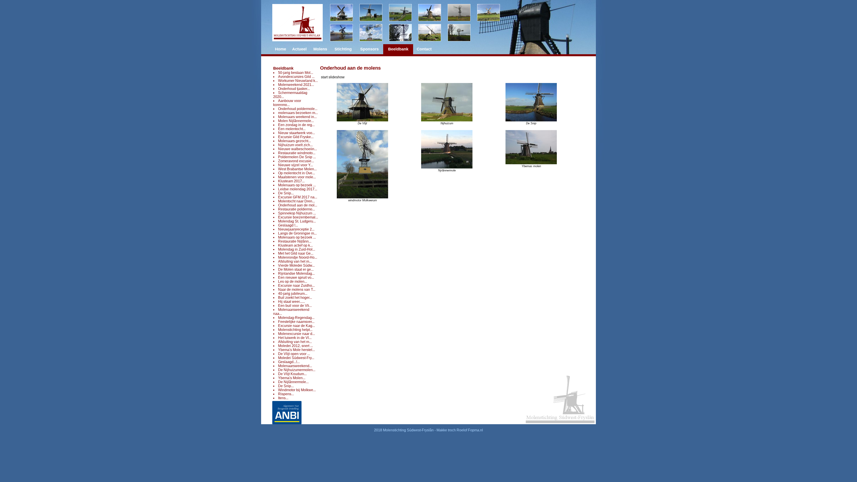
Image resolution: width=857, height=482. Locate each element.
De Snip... (286, 193)
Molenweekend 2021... (296, 85)
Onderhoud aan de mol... (297, 205)
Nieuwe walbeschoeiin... (297, 149)
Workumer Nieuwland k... (298, 81)
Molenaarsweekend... (295, 366)
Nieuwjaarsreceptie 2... (296, 229)
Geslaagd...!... (289, 362)
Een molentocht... (292, 129)
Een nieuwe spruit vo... (296, 277)
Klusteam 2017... (291, 181)
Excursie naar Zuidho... (296, 285)
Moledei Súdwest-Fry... (296, 358)
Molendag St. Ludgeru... (297, 221)
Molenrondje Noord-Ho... (297, 257)
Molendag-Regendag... (296, 318)
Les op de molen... (292, 281)
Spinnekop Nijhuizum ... (297, 213)
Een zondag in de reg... (296, 125)
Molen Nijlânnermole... (296, 121)
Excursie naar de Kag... (296, 326)
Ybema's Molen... (291, 378)
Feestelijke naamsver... (296, 322)
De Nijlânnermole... (293, 382)
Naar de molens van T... (296, 289)
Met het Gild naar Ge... (295, 253)
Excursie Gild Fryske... (296, 137)
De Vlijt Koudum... (292, 374)
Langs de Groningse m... (297, 233)
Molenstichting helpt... (295, 330)
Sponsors (369, 49)
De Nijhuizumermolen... (296, 370)
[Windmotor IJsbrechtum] (462, 12)
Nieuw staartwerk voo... (296, 133)
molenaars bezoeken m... (298, 113)
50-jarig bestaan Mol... (295, 73)
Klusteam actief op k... (295, 245)
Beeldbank (283, 68)
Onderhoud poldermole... (297, 109)
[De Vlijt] (345, 12)
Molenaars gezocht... (294, 141)
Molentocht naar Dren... (296, 201)
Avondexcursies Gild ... (296, 77)
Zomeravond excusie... (296, 161)
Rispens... (286, 394)
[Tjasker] (433, 32)
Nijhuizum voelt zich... (295, 145)
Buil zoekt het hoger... (295, 297)
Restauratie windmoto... (296, 153)
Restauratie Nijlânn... (294, 241)
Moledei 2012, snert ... (295, 346)
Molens (320, 49)
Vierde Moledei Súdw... (296, 265)
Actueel (299, 49)
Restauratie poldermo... (296, 209)
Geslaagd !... (288, 225)
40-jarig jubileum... (292, 293)
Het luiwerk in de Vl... (295, 338)
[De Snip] (433, 12)
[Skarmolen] (374, 32)
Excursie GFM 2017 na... (297, 197)
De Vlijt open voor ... (294, 354)
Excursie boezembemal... (298, 217)
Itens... (283, 398)
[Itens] (462, 32)
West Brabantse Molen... (297, 169)
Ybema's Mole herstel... (296, 350)
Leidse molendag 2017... (297, 189)
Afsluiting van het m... (295, 261)
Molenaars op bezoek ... (297, 185)
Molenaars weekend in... (297, 117)
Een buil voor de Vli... (295, 305)
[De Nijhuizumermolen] (374, 12)
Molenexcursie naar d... (296, 334)
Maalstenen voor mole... (297, 177)
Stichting (343, 49)
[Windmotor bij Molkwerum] (403, 32)
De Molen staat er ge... (296, 269)
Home (280, 49)
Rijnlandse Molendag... (296, 273)
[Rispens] (492, 12)
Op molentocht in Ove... (296, 173)
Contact (424, 49)
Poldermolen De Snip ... (297, 157)
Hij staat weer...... (291, 301)
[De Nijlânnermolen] (403, 12)
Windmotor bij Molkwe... (297, 390)
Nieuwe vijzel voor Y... (295, 165)
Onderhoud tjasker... (294, 89)
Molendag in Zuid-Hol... (296, 249)
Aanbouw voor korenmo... (287, 103)
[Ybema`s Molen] (345, 32)
